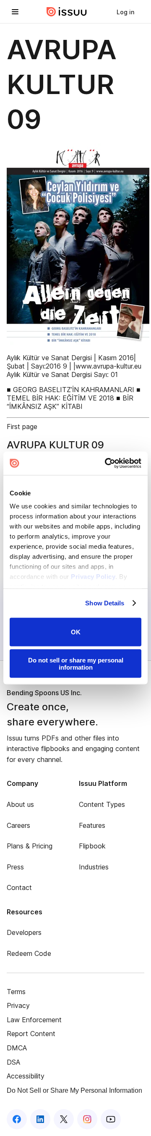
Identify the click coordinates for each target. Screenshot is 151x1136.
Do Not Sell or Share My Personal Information (74, 1090)
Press (15, 867)
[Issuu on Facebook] (17, 1119)
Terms (16, 991)
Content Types (102, 804)
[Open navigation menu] (15, 11)
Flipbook (92, 846)
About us (20, 804)
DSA (13, 1062)
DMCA (17, 1048)
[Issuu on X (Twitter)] (64, 1119)
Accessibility (25, 1076)
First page (22, 426)
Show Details (104, 603)
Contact (19, 887)
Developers (24, 932)
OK (76, 632)
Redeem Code (29, 953)
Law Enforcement (34, 1020)
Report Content (31, 1033)
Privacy (18, 1005)
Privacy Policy (93, 576)
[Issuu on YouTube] (111, 1119)
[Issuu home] (66, 11)
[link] (125, 11)
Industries (94, 867)
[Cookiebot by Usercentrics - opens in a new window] (106, 463)
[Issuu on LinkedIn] (40, 1119)
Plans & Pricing (29, 846)
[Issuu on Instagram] (87, 1119)
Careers (18, 825)
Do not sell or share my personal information (75, 664)
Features (92, 825)
